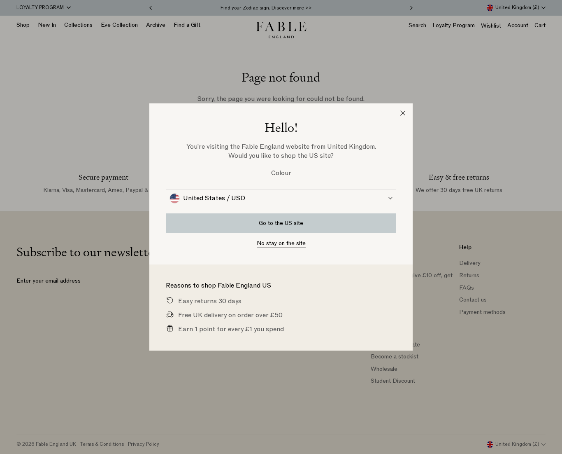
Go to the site (281, 223)
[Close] (403, 113)
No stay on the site (281, 243)
